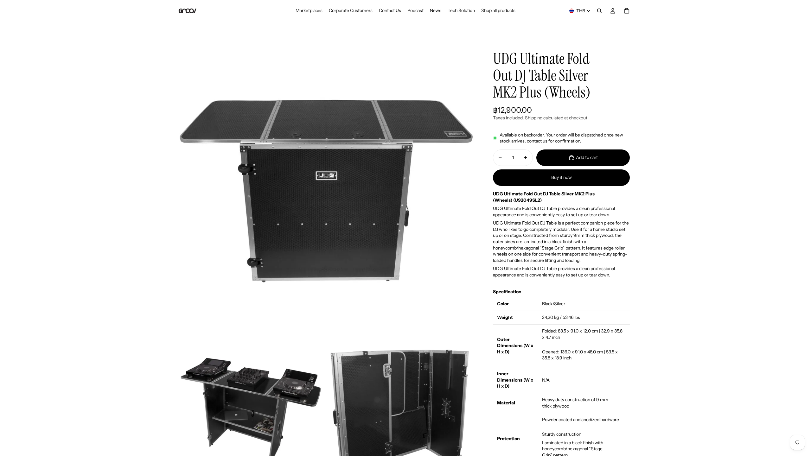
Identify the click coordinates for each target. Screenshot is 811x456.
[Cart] (627, 11)
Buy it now (561, 177)
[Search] (599, 11)
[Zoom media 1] (325, 189)
